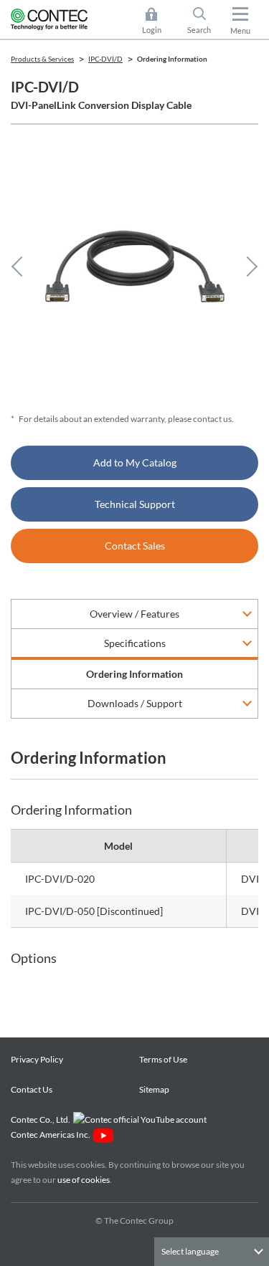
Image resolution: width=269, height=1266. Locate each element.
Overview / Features (134, 614)
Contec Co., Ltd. (42, 1119)
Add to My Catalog (134, 462)
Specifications (135, 643)
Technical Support (135, 504)
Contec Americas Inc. (52, 1134)
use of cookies (83, 1179)
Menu (240, 30)
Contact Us (31, 1089)
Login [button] (158, 21)
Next (247, 266)
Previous (21, 266)
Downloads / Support (135, 703)
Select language (190, 1251)
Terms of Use (163, 1059)
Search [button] (204, 21)
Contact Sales (135, 546)
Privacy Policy (37, 1059)
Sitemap (154, 1089)
